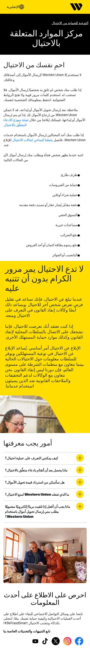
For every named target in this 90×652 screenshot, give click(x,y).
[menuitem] (76, 6)
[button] (16, 7)
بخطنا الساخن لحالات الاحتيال (32, 140)
